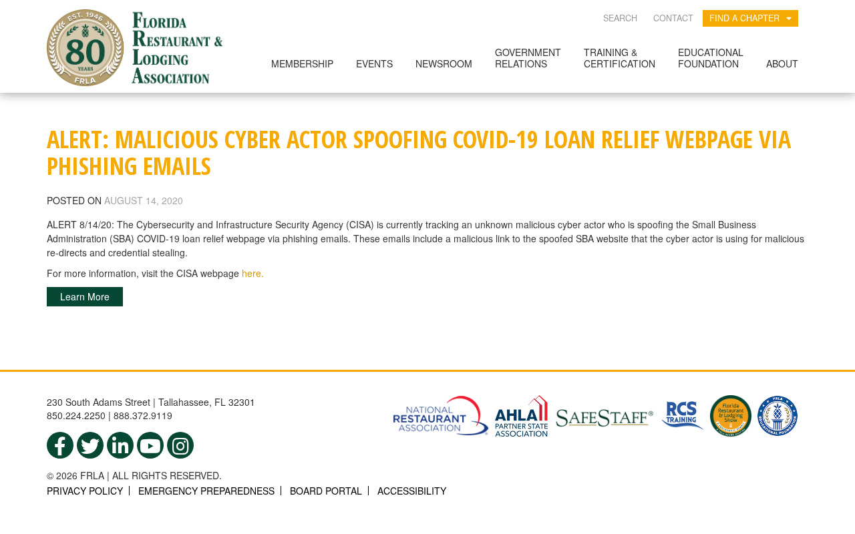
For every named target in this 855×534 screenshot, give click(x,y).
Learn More (85, 296)
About (782, 63)
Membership (302, 63)
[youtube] (150, 445)
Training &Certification (619, 57)
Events (374, 63)
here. (253, 273)
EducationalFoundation (710, 57)
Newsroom (443, 63)
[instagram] (180, 445)
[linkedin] (120, 445)
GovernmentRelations (528, 57)
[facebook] (60, 445)
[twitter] (90, 445)
